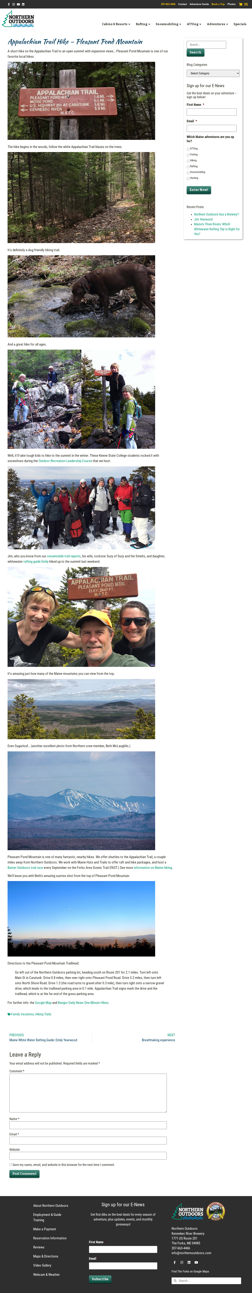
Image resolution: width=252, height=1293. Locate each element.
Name (14, 1119)
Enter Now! (199, 190)
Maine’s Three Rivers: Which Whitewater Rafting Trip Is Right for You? (217, 229)
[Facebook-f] (9, 4)
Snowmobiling (197, 172)
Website (14, 1149)
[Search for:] (206, 45)
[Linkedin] (23, 4)
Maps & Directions (45, 1256)
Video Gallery (42, 1265)
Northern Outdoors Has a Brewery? (216, 214)
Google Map (43, 1003)
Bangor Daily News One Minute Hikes (83, 1003)
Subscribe (100, 1279)
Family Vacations (22, 1014)
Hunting (194, 178)
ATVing (194, 148)
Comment (16, 1071)
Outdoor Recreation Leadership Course (65, 461)
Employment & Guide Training (47, 1217)
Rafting (194, 166)
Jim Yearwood (203, 219)
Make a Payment (44, 1229)
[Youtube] (18, 4)
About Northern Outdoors (50, 1205)
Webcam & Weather (46, 1274)
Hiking (193, 160)
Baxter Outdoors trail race (25, 868)
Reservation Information (50, 1238)
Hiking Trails (43, 1014)
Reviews (38, 1247)
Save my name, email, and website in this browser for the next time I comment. (64, 1165)
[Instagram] (13, 4)
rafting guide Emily (36, 561)
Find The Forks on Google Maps (190, 1271)
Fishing (194, 154)
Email (14, 1134)
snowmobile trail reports (64, 556)
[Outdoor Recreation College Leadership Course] (81, 548)
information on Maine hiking (153, 868)
